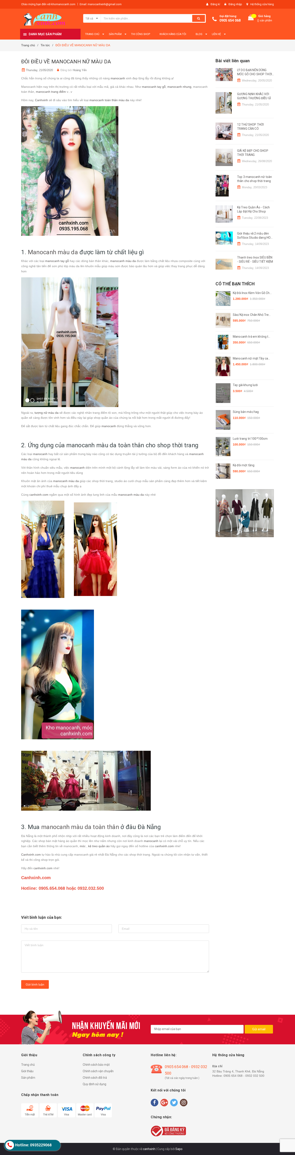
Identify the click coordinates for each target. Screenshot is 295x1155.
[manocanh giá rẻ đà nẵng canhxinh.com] (245, 513)
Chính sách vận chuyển (98, 1071)
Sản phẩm (28, 1077)
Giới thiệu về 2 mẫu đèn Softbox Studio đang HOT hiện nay (255, 238)
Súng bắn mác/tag (246, 412)
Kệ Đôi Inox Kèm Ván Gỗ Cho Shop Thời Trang (252, 293)
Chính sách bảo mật (96, 1064)
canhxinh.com (38, 494)
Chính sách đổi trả (95, 1077)
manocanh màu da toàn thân (80, 827)
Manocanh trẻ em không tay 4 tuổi (252, 337)
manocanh (118, 78)
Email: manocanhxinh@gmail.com (101, 4)
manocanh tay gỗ (154, 86)
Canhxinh (41, 100)
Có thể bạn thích (235, 283)
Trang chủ (28, 1064)
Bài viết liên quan (233, 60)
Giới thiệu (27, 1071)
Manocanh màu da (53, 252)
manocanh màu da (123, 261)
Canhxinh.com (31, 854)
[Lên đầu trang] (287, 1144)
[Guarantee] (168, 1131)
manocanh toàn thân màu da (109, 100)
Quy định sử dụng (94, 1084)
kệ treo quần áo (99, 846)
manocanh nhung (179, 86)
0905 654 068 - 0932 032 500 (186, 1069)
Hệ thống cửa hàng (262, 4)
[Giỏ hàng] (251, 18)
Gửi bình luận (35, 984)
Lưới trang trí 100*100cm (250, 438)
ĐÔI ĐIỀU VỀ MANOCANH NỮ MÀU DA (66, 62)
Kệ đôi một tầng (243, 465)
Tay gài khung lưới (245, 385)
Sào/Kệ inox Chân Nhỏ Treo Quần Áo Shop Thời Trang (252, 315)
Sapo (178, 1149)
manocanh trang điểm (51, 91)
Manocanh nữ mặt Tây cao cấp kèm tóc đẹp (251, 359)
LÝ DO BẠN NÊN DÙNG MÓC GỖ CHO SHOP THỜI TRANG (254, 74)
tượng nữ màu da (46, 412)
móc (83, 846)
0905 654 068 (230, 20)
